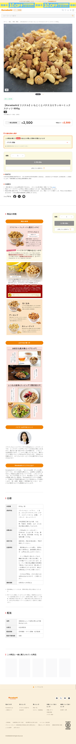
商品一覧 (35, 707)
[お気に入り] (65, 10)
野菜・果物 (15, 21)
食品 (10, 21)
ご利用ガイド (9, 710)
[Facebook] (56, 698)
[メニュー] (73, 10)
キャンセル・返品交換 (45, 722)
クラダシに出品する (24, 707)
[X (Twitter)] (61, 698)
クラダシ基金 (50, 714)
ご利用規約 (8, 722)
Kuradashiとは (9, 707)
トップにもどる (39, 687)
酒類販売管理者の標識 (57, 725)
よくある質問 (8, 727)
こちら (53, 187)
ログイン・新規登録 (38, 710)
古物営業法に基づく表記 (18, 722)
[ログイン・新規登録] (68, 10)
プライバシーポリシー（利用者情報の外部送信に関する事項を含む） (21, 725)
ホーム (5, 21)
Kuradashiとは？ (52, 1)
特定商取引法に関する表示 (32, 722)
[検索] (63, 10)
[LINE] (65, 698)
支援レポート (50, 710)
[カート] (70, 10)
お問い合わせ (17, 727)
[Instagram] (69, 698)
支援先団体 (49, 712)
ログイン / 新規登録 (17, 10)
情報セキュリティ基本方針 (44, 725)
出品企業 (21, 710)
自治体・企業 (63, 710)
